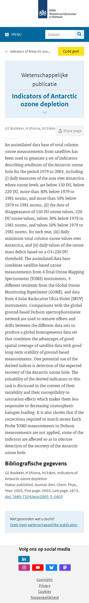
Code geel (71, 51)
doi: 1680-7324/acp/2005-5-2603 (34, 496)
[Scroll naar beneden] (44, 112)
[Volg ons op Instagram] (24, 567)
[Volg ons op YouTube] (37, 567)
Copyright (44, 579)
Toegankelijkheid (44, 597)
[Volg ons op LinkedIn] (24, 559)
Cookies (44, 591)
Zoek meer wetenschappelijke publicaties (43, 524)
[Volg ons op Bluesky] (51, 567)
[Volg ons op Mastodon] (65, 567)
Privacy (44, 585)
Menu (16, 34)
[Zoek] (79, 34)
